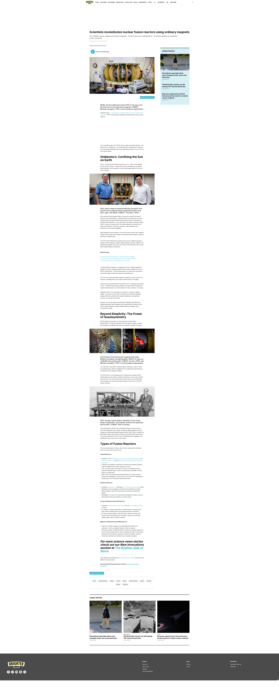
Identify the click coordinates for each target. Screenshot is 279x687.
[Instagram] (12, 672)
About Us (145, 664)
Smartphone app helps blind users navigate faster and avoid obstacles (174, 75)
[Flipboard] (20, 672)
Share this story (146, 97)
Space (150, 2)
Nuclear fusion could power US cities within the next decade (118, 256)
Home (97, 2)
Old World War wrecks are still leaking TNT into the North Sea (173, 86)
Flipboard (233, 666)
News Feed (145, 666)
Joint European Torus (108, 460)
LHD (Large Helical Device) (131, 487)
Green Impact (143, 2)
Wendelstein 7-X (112, 487)
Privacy (188, 664)
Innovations (120, 2)
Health (136, 2)
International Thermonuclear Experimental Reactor (125, 458)
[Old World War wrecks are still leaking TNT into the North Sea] (139, 617)
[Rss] (24, 672)
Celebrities (161, 2)
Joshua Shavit (165, 79)
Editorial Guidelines (147, 671)
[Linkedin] (16, 672)
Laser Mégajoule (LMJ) (136, 505)
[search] (193, 2)
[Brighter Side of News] (89, 2)
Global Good (128, 2)
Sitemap (144, 669)
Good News (103, 2)
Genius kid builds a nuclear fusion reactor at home (115, 260)
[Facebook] (8, 672)
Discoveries (111, 2)
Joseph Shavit (165, 99)
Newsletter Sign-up (235, 664)
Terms (188, 666)
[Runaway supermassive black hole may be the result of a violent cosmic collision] (173, 617)
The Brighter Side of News (127, 557)
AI (154, 2)
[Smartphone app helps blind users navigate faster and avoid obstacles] (106, 617)
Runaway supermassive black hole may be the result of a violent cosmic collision (175, 96)
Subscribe (173, 2)
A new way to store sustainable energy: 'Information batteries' (119, 258)
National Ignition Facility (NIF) (116, 505)
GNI (167, 2)
